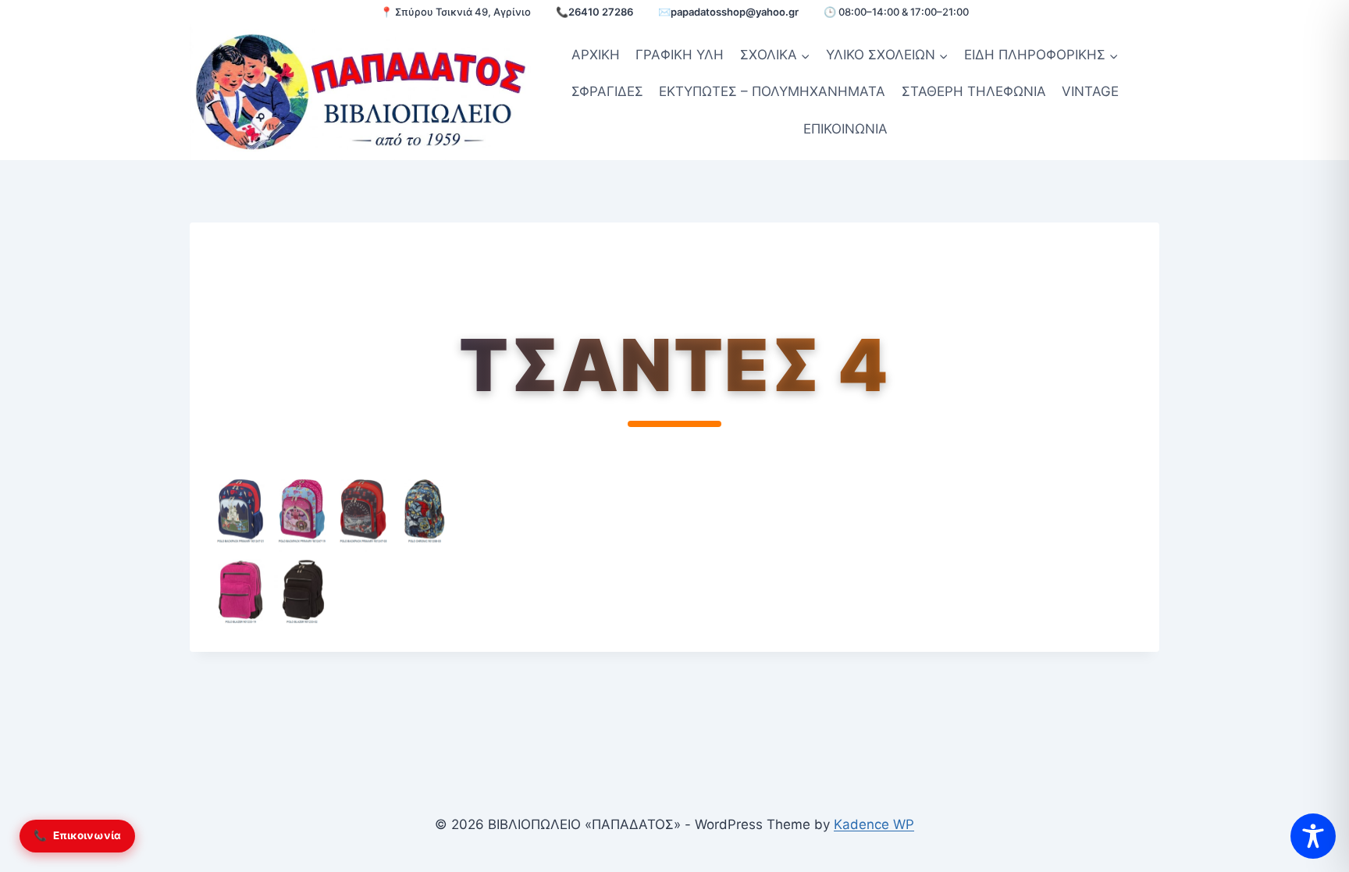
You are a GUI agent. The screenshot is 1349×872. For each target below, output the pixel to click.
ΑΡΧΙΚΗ (595, 54)
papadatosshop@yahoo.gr (735, 11)
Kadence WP (874, 824)
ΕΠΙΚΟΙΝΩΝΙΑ (845, 129)
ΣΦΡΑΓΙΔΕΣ (607, 91)
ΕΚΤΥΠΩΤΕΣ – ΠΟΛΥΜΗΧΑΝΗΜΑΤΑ (772, 91)
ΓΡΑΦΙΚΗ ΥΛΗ (679, 54)
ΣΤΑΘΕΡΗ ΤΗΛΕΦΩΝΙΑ (974, 91)
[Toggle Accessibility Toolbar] (1313, 836)
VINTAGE (1090, 91)
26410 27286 (600, 11)
